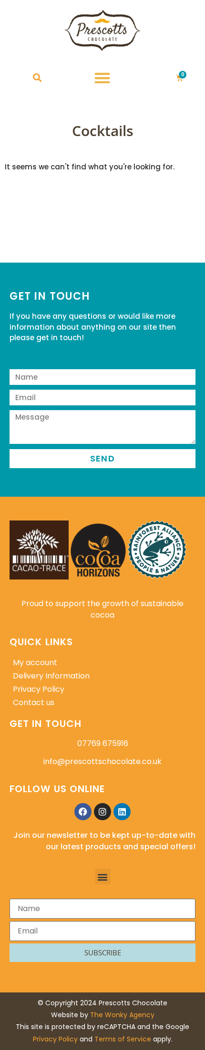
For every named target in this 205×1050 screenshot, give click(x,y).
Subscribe (102, 952)
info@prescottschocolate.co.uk (102, 761)
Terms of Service (122, 1039)
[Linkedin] (122, 811)
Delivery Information (51, 675)
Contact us (33, 702)
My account (35, 662)
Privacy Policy (38, 689)
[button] (37, 78)
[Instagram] (102, 811)
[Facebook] (83, 811)
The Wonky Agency (122, 1015)
